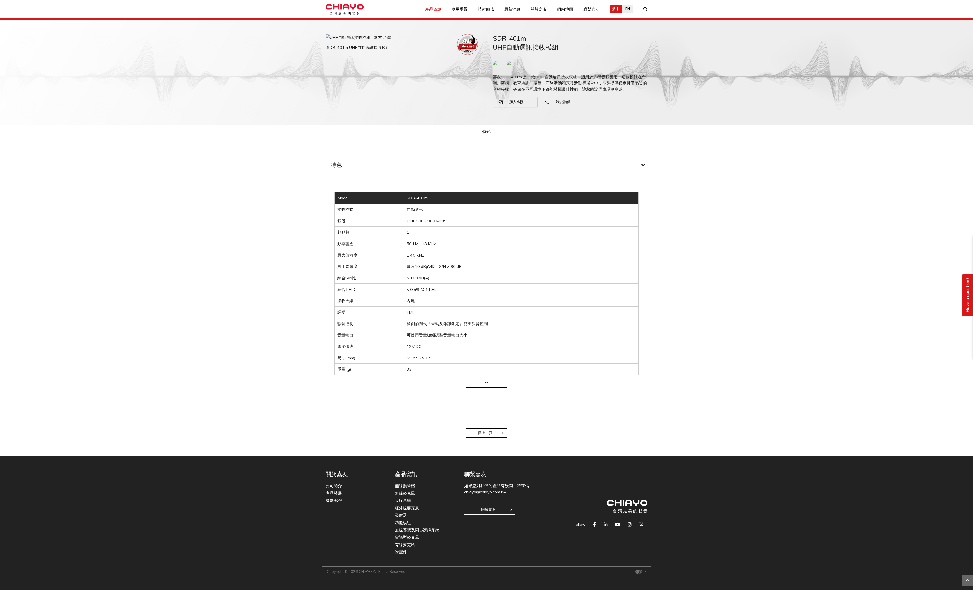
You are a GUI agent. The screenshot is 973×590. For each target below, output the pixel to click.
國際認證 (334, 500)
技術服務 (486, 9)
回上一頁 (485, 433)
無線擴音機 (405, 485)
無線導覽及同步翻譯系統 (417, 529)
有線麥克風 (405, 544)
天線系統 (403, 500)
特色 (486, 131)
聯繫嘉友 (591, 9)
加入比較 (516, 101)
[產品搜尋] (645, 9)
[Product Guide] (467, 44)
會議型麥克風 (407, 537)
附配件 (401, 551)
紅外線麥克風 (407, 507)
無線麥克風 (405, 493)
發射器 (401, 515)
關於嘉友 (539, 9)
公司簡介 (334, 485)
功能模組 (403, 522)
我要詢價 (563, 101)
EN (627, 9)
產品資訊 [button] (433, 9)
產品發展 (334, 493)
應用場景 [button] (460, 9)
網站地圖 (565, 9)
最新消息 (512, 9)
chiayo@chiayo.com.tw (485, 491)
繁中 (615, 9)
